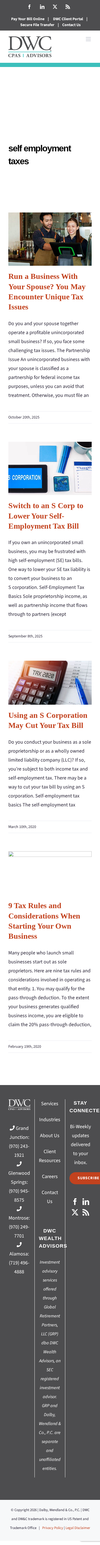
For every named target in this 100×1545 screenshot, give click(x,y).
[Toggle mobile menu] (89, 39)
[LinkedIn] (85, 1201)
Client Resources (50, 1156)
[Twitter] (75, 1212)
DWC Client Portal (68, 19)
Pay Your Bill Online (27, 19)
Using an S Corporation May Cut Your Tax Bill (50, 683)
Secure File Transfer (37, 25)
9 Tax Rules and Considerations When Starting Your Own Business (50, 873)
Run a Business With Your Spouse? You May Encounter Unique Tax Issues (50, 239)
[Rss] (85, 1212)
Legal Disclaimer (78, 1527)
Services (49, 1103)
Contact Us (71, 25)
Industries (49, 1119)
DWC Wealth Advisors (53, 1238)
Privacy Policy (52, 1527)
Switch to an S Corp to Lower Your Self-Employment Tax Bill (50, 468)
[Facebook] (75, 1201)
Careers (50, 1176)
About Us (49, 1135)
